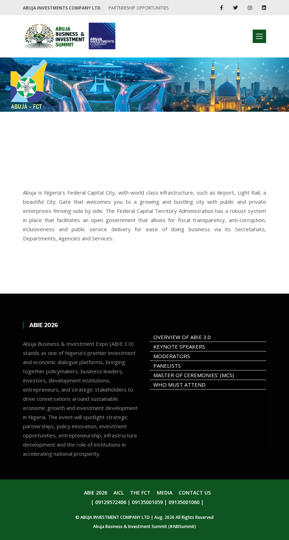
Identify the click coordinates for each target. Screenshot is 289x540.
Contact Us (195, 492)
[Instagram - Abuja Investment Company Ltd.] (251, 7)
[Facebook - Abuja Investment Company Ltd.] (222, 7)
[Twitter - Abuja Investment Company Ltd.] (236, 7)
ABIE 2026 (95, 492)
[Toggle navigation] (259, 36)
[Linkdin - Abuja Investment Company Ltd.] (264, 7)
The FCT (140, 492)
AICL (118, 492)
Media (164, 492)
